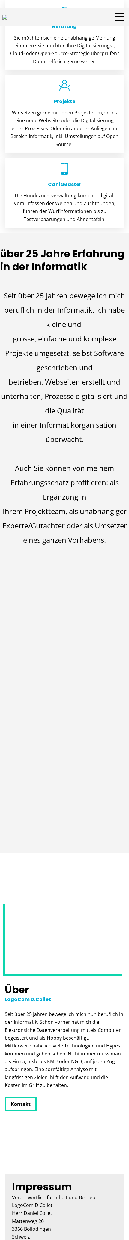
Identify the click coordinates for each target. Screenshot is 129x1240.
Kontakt (21, 1104)
